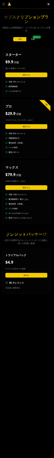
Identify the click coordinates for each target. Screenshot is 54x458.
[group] (26, 39)
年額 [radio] (35, 38)
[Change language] (48, 4)
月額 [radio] (20, 39)
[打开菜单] (3, 4)
